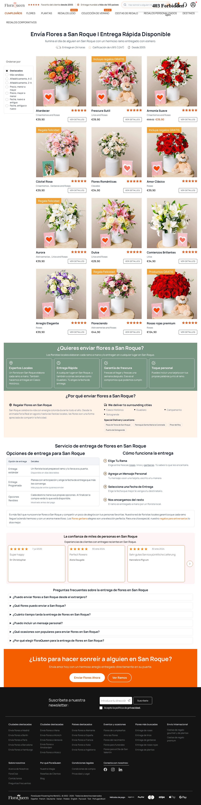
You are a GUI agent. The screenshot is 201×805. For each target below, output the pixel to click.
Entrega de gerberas (145, 739)
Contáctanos (15, 778)
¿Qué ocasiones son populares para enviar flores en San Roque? (56, 632)
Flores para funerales (114, 744)
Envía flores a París (17, 739)
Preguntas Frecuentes (19, 783)
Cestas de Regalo (126, 13)
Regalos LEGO (67, 13)
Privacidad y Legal (81, 773)
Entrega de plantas (144, 749)
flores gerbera (79, 518)
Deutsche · (51, 798)
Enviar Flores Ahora (87, 677)
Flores (30, 13)
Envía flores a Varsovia (51, 739)
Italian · (60, 798)
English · (74, 798)
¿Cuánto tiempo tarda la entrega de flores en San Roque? (52, 614)
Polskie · (66, 798)
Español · (35, 798)
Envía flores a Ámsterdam (47, 746)
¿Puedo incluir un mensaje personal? (38, 623)
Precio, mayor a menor (17, 94)
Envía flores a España (82, 735)
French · (42, 798)
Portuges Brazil (98, 798)
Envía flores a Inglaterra (83, 749)
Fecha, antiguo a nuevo (18, 107)
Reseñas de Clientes (50, 773)
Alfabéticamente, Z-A (21, 82)
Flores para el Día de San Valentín (116, 751)
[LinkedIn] (120, 769)
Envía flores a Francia (82, 739)
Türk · (89, 798)
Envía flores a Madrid (18, 730)
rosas (132, 465)
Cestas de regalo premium (175, 739)
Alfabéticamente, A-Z (21, 78)
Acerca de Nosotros (18, 768)
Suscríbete (142, 700)
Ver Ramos (119, 677)
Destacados (16, 70)
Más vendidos (17, 74)
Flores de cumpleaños (114, 730)
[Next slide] (190, 564)
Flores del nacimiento (114, 739)
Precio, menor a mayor (17, 88)
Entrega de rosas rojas (146, 744)
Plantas (46, 13)
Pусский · (83, 798)
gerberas (149, 465)
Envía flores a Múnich (50, 735)
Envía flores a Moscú (50, 752)
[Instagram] (115, 769)
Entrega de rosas (143, 730)
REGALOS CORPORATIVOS (21, 22)
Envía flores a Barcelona (20, 744)
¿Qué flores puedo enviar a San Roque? (39, 605)
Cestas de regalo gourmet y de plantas (177, 731)
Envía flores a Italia (81, 744)
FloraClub (13, 773)
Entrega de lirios (143, 735)
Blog (42, 778)
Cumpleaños (13, 13)
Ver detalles (77, 119)
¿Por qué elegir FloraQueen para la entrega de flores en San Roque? (58, 640)
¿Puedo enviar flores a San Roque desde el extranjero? (50, 597)
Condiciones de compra (83, 768)
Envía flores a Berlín (18, 735)
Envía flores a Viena (50, 730)
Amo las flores (111, 735)
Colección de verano (95, 13)
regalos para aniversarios (173, 518)
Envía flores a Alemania (83, 730)
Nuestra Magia (47, 768)
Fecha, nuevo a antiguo (17, 101)
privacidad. (134, 707)
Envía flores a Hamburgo (20, 749)
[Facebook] (107, 769)
